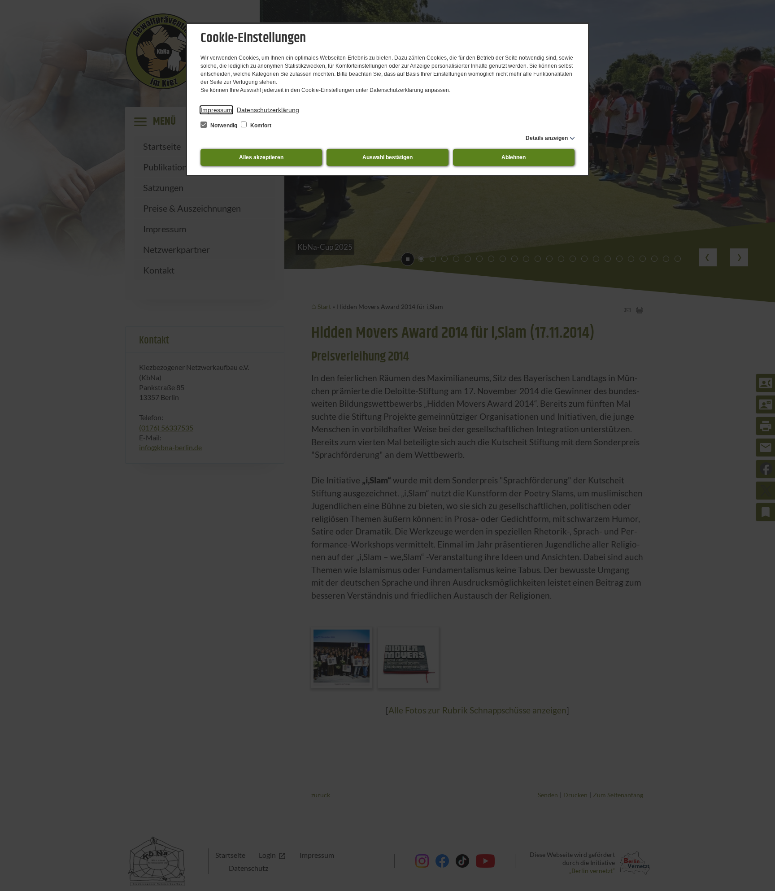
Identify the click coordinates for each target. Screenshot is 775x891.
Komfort (260, 125)
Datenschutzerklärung (268, 109)
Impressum (216, 109)
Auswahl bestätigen (387, 157)
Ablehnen (513, 157)
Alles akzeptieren (261, 157)
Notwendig (224, 125)
